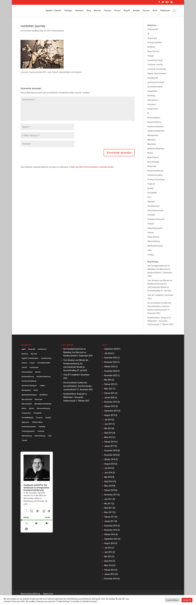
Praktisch (151, 184)
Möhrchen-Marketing (156, 148)
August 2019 (109, 415)
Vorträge (68, 10)
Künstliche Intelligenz (29, 386)
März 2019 (108, 437)
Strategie (151, 201)
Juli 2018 (108, 468)
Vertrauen (40, 431)
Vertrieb (151, 232)
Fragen (32, 363)
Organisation (26, 413)
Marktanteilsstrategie (29, 395)
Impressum (48, 594)
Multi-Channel (153, 157)
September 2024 (111, 349)
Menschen (38, 399)
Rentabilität (152, 193)
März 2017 (108, 512)
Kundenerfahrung (154, 122)
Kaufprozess (153, 109)
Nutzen (31, 408)
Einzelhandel (153, 78)
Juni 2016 (108, 552)
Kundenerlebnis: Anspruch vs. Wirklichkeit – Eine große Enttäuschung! (159, 321)
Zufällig (151, 255)
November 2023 (110, 362)
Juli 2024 (108, 353)
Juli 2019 (108, 419)
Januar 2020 (109, 397)
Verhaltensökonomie (156, 219)
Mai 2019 (108, 428)
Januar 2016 (109, 574)
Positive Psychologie (156, 179)
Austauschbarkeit (155, 42)
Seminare (79, 10)
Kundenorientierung (155, 126)
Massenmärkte (27, 399)
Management (153, 135)
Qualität (151, 188)
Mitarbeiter (152, 144)
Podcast (107, 10)
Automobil (31, 349)
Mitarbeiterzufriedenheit (42, 404)
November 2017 (110, 495)
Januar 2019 (109, 446)
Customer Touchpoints (157, 69)
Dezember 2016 (110, 526)
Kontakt (136, 10)
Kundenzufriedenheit (156, 131)
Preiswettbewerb (27, 418)
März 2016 (108, 565)
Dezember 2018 (110, 450)
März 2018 (108, 486)
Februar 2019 (109, 442)
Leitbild (42, 386)
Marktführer (43, 395)
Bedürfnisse (42, 349)
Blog (89, 10)
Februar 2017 (109, 517)
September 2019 (111, 411)
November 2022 (110, 375)
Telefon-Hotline (37, 422)
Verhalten (151, 215)
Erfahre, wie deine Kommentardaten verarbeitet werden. (91, 167)
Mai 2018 (108, 477)
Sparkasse (25, 422)
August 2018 (109, 464)
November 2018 (110, 455)
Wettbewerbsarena (155, 246)
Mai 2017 (108, 503)
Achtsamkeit (153, 29)
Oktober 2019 (109, 406)
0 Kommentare (58, 31)
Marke (36, 390)
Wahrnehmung (153, 237)
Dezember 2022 (110, 371)
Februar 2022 (109, 384)
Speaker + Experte (53, 10)
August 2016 (109, 543)
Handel (24, 367)
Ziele (150, 250)
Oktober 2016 (109, 534)
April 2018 (108, 481)
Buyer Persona (153, 51)
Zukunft (24, 440)
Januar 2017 (109, 521)
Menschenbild (27, 404)
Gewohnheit (152, 91)
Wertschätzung (154, 241)
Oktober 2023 (109, 366)
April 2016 (108, 561)
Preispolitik (37, 413)
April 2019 (108, 433)
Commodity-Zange (155, 60)
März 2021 (108, 389)
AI (148, 34)
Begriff (127, 10)
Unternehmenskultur (29, 427)
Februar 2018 (109, 490)
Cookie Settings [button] (172, 600)
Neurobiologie (153, 162)
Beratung (151, 47)
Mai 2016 (108, 556)
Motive (150, 153)
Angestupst (152, 38)
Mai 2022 (108, 380)
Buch (155, 10)
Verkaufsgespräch (155, 228)
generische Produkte (156, 82)
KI (148, 113)
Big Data (34, 354)
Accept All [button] (187, 600)
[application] (37, 486)
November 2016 (110, 530)
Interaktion (152, 104)
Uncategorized (153, 206)
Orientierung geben (155, 175)
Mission (97, 10)
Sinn (149, 197)
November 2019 (110, 402)
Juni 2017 (108, 499)
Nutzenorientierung (155, 171)
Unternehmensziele (155, 210)
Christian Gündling (31, 31)
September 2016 (111, 539)
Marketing (151, 140)
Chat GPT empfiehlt (155, 295)
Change (151, 56)
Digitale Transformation (157, 73)
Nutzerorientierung (43, 408)
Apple (24, 349)
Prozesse (39, 418)
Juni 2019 (108, 424)
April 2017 (108, 508)
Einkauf (24, 363)
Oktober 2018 (109, 459)
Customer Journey (155, 64)
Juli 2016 (108, 548)
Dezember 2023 (110, 358)
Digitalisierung (46, 358)
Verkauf (151, 224)
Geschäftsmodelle (155, 87)
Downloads (165, 10)
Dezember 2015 (110, 578)
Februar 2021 (109, 393)
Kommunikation (154, 117)
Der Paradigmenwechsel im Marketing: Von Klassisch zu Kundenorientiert (159, 269)
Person (117, 10)
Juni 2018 (108, 472)
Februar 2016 (109, 570)
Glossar (146, 10)
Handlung (151, 95)
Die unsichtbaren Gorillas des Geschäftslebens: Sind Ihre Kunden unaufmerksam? (159, 306)
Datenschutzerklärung (30, 594)
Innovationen (153, 100)
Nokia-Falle (152, 166)
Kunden (37, 372)
